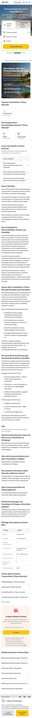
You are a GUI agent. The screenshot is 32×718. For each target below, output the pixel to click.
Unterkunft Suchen (16, 46)
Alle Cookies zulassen (22, 713)
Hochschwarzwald (21, 60)
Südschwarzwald (9, 60)
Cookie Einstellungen (8, 713)
